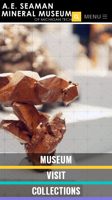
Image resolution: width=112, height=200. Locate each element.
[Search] (76, 17)
